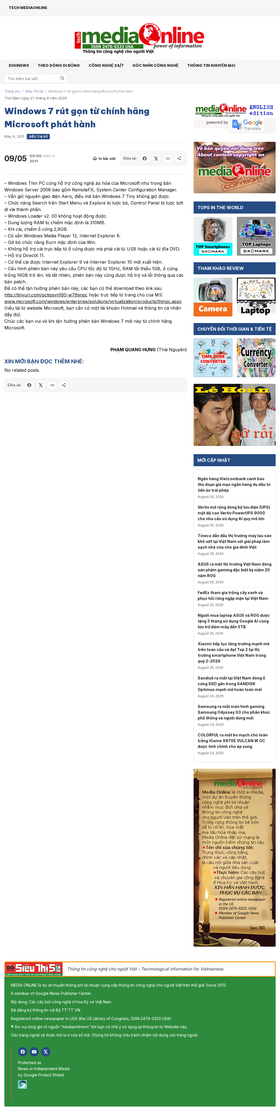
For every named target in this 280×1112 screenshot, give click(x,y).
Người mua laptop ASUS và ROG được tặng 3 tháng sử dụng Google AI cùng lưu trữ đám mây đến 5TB (234, 621)
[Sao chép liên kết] (167, 158)
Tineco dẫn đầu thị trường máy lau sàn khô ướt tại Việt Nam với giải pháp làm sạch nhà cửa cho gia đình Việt (235, 541)
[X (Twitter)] (45, 1051)
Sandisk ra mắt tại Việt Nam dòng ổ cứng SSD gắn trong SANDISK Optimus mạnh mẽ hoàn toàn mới (231, 684)
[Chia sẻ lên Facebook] (144, 158)
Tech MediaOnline (28, 7)
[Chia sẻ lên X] (156, 158)
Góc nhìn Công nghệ (155, 65)
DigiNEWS (19, 65)
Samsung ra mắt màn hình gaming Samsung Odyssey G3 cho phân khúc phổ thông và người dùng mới (234, 712)
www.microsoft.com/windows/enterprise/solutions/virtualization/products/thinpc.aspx (93, 301)
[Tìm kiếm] (62, 79)
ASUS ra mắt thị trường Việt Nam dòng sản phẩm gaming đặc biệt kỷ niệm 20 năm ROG (235, 570)
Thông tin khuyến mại (211, 65)
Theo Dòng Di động (59, 65)
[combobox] (36, 78)
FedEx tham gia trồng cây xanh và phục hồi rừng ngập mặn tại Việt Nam (233, 595)
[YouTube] (34, 1051)
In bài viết (107, 159)
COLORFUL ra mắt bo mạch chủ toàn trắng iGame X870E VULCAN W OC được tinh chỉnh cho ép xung (233, 741)
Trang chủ (12, 91)
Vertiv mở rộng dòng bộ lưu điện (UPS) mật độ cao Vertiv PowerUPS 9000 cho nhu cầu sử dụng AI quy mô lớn (234, 513)
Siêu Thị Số (34, 91)
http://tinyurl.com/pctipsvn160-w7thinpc (46, 295)
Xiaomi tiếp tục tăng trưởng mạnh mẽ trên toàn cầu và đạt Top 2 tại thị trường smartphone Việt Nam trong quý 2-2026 (233, 652)
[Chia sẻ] (179, 158)
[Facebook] (22, 1051)
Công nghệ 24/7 (106, 65)
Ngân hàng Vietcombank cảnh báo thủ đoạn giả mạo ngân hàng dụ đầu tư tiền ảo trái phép (234, 484)
